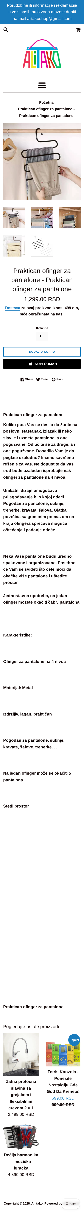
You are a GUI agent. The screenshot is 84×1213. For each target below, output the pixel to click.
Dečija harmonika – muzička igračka (21, 1161)
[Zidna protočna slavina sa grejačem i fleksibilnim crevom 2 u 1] (21, 1054)
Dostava (12, 308)
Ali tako (37, 1203)
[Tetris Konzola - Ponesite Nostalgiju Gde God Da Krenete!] (63, 1049)
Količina (42, 328)
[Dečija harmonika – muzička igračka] (21, 1137)
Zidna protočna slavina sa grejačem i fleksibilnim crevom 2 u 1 (21, 1094)
